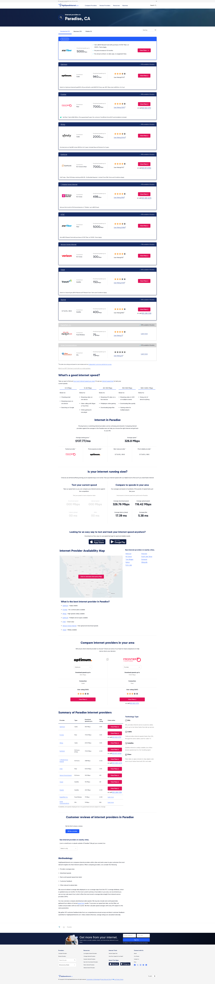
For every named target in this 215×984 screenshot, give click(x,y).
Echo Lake (129, 565)
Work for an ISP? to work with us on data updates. (74, 368)
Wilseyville (144, 562)
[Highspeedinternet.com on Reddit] (143, 965)
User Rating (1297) (119, 107)
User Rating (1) (118, 335)
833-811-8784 (146, 168)
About (135, 953)
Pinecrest (144, 553)
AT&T (63, 214)
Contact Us (136, 959)
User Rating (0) (118, 356)
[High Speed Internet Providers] (68, 5)
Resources (116, 5)
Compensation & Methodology (93, 979)
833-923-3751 (146, 108)
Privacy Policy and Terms (105, 979)
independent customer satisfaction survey (100, 364)
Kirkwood (128, 553)
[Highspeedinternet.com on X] (137, 965)
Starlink (63, 300)
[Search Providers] (74, 960)
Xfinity (63, 124)
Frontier (63, 94)
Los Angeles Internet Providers (90, 953)
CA (64, 927)
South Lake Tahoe (146, 556)
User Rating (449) (119, 283)
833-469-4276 (146, 198)
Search (152, 5)
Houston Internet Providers (89, 959)
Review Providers (105, 5)
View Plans (142, 50)
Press (135, 962)
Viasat (63, 270)
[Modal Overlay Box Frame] (107, 939)
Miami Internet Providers (89, 964)
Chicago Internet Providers (89, 956)
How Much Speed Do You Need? (116, 956)
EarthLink (64, 154)
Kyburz (128, 562)
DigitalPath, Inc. (66, 325)
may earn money (63, 1)
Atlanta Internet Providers (89, 967)
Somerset (144, 559)
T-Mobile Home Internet (69, 184)
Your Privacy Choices (118, 979)
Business (125, 5)
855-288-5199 (146, 313)
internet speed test (108, 381)
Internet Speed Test (113, 953)
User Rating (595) (119, 197)
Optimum (64, 64)
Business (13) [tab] (78, 31)
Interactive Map (91, 576)
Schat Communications (69, 345)
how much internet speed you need (84, 381)
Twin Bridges (129, 559)
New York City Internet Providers (91, 962)
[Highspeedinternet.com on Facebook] (135, 965)
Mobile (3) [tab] (89, 31)
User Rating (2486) (119, 227)
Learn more (144, 334)
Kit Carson (129, 556)
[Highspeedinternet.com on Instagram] (140, 965)
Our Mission (136, 956)
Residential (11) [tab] (65, 31)
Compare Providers (91, 5)
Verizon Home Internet (68, 244)
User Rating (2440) (119, 137)
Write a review (72, 831)
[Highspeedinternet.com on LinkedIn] (146, 965)
